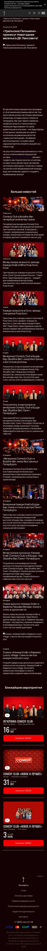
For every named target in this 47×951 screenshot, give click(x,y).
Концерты (23, 885)
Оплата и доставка (23, 895)
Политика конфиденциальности (23, 906)
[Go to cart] (39, 13)
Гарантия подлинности (23, 911)
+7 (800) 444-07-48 (23, 922)
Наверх (40, 876)
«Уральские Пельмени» (21, 157)
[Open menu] (43, 13)
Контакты (23, 916)
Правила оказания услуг (23, 901)
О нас (23, 890)
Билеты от (23, 738)
